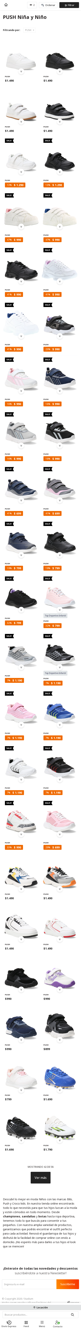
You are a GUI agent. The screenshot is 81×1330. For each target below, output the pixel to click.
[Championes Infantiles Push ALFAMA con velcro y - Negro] (59, 1022)
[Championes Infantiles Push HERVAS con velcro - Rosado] (21, 707)
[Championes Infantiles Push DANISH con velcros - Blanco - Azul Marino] (59, 209)
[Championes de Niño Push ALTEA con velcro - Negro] (59, 538)
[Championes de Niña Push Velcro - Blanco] (21, 54)
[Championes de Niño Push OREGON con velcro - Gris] (21, 428)
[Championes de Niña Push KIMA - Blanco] (21, 104)
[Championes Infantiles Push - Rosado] (59, 817)
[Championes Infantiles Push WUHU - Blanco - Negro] (21, 922)
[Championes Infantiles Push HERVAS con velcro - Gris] (21, 650)
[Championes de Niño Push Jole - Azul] (59, 1073)
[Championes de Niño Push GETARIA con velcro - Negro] (59, 762)
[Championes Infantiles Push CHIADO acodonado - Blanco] (59, 972)
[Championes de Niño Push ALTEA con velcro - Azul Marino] (21, 538)
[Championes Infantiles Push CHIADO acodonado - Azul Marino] (21, 1022)
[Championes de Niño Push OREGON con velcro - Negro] (59, 428)
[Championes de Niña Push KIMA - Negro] (59, 104)
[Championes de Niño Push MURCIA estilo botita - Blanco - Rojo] (21, 817)
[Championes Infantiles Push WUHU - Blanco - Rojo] (59, 922)
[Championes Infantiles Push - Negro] (21, 972)
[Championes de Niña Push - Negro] (59, 319)
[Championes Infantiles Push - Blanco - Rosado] (21, 1073)
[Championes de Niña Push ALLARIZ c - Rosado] (59, 593)
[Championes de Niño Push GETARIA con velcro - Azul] (59, 707)
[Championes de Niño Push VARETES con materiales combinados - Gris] (59, 872)
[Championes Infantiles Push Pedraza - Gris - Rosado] (59, 483)
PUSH (28, 30)
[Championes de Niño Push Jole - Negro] (21, 1123)
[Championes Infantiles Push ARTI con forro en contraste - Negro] (21, 264)
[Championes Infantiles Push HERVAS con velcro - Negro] (59, 650)
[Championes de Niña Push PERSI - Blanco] (21, 155)
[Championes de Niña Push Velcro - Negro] (59, 54)
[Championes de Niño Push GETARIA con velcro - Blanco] (21, 762)
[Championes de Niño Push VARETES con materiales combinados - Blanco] (21, 872)
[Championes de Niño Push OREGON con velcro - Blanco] (21, 374)
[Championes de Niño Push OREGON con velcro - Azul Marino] (59, 374)
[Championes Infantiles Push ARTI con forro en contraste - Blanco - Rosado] (59, 264)
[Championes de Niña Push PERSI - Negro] (59, 155)
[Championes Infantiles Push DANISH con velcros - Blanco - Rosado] (21, 209)
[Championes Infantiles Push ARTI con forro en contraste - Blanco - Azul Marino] (21, 319)
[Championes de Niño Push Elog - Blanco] (59, 1123)
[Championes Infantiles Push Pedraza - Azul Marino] (21, 483)
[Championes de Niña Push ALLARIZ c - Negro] (21, 593)
